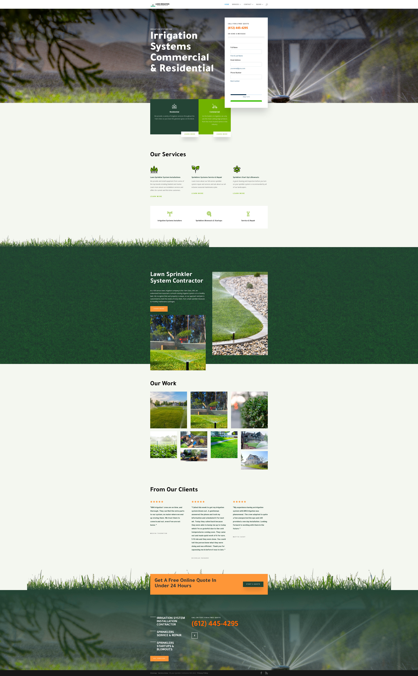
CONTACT (247, 4)
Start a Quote (253, 584)
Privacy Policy (202, 673)
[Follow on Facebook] (195, 635)
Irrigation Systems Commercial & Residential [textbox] (182, 53)
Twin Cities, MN (189, 291)
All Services (159, 658)
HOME (227, 4)
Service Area (163, 673)
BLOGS (258, 4)
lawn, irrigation (167, 291)
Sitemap (153, 673)
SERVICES (235, 4)
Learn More (189, 134)
